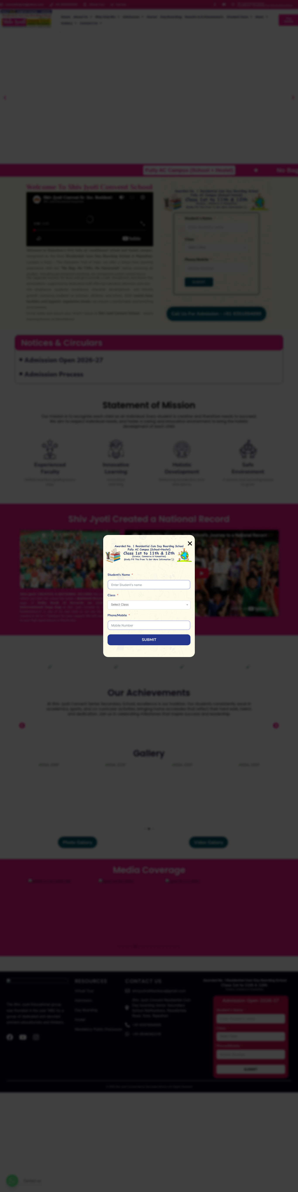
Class (111, 595)
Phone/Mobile (117, 615)
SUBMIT (149, 639)
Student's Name (119, 575)
